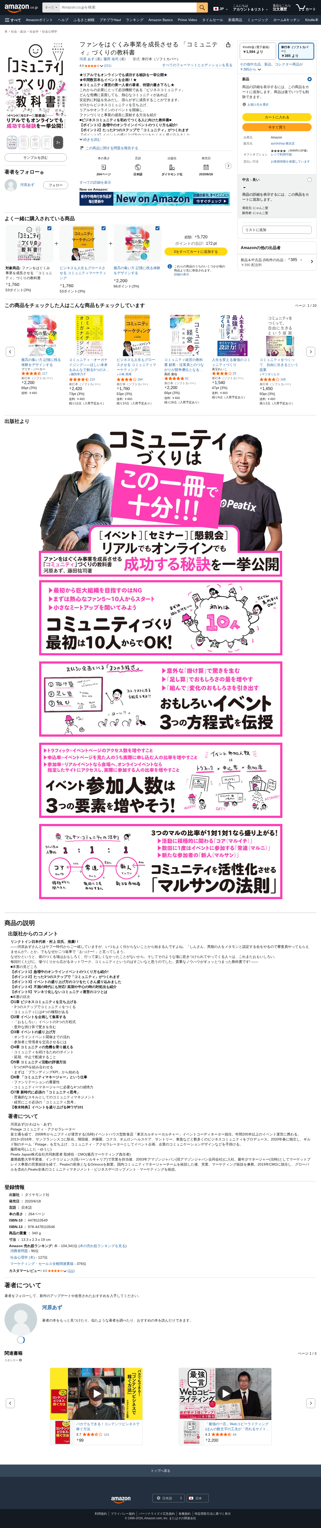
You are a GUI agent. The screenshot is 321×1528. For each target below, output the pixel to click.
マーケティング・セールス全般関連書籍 (41, 1264)
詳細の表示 (181, 274)
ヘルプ (63, 20)
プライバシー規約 (123, 1513)
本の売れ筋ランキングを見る (102, 1246)
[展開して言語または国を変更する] (227, 9)
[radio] (258, 51)
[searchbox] (128, 7)
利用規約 (101, 1513)
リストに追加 (255, 230)
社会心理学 (49, 31)
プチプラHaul (110, 20)
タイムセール (212, 20)
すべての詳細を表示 (95, 182)
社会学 (34, 31)
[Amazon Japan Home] (120, 1500)
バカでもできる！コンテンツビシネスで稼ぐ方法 (107, 1426)
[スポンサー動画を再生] (96, 1394)
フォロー (56, 185)
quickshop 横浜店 (283, 143)
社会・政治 (18, 31)
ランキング (134, 20)
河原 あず (87, 59)
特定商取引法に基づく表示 (213, 1513)
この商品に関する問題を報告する (112, 148)
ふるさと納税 (84, 20)
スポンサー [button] (11, 1360)
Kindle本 (311, 20)
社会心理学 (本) (22, 1257)
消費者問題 (19, 1251)
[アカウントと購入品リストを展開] (267, 9)
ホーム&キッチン (286, 20)
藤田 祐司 (111, 59)
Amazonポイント (39, 20)
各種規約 (185, 1513)
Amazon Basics (160, 20)
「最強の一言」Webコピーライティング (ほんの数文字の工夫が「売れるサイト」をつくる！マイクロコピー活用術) (237, 1426)
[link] (18, 290)
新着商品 (235, 20)
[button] (13, 20)
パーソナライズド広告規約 (157, 1513)
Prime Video (187, 20)
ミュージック (257, 20)
